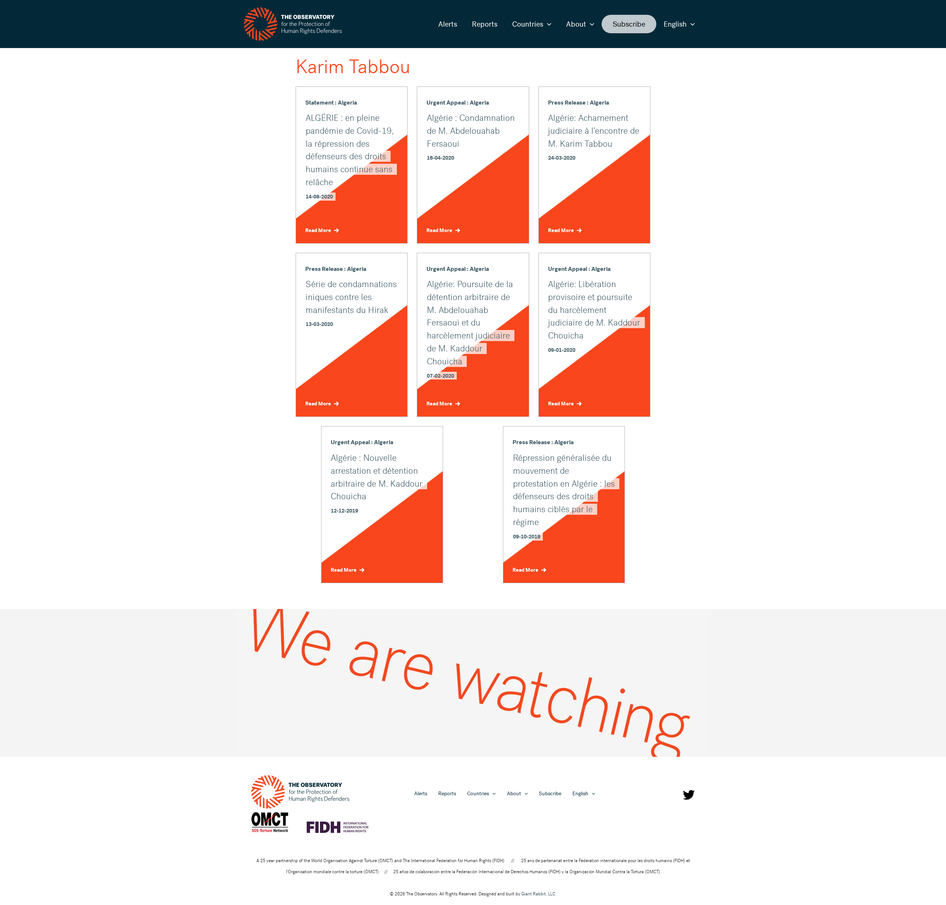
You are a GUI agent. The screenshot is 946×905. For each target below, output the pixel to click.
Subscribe (629, 24)
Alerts (447, 24)
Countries (527, 24)
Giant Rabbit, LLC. (539, 894)
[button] (547, 24)
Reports (484, 24)
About (576, 24)
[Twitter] (689, 795)
